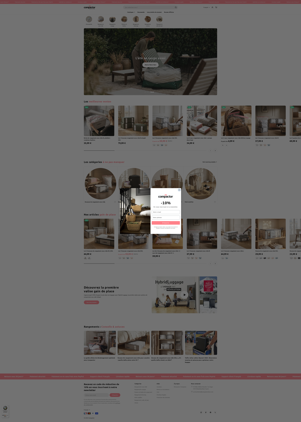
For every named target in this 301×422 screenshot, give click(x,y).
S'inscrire (165, 223)
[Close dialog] (179, 190)
